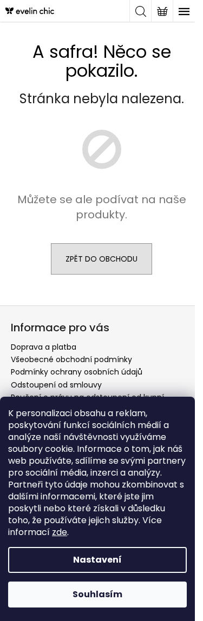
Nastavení (97, 559)
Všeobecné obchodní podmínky (71, 359)
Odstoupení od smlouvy (56, 384)
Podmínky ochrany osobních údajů (76, 371)
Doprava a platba (43, 347)
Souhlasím (97, 594)
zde (59, 532)
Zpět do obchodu (101, 258)
